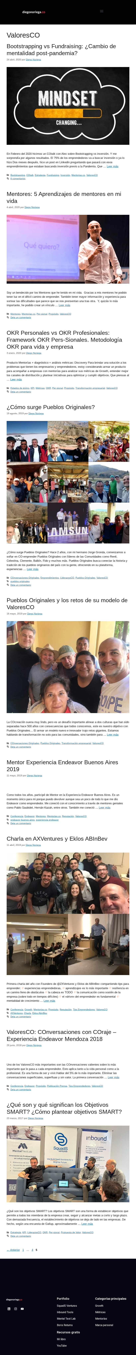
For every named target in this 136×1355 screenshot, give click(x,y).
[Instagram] (16, 1309)
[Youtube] (22, 1309)
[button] (101, 11)
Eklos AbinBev (39, 1013)
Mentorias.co (78, 175)
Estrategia (40, 175)
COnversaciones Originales (24, 577)
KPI (32, 388)
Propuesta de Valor (71, 1232)
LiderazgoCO (67, 577)
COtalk (30, 175)
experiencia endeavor (47, 819)
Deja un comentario (20, 317)
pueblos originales (20, 581)
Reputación (68, 816)
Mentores (15, 314)
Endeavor (29, 816)
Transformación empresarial (90, 388)
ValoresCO (92, 175)
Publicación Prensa (57, 1086)
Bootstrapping (17, 175)
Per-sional (42, 314)
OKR (48, 388)
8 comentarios (17, 178)
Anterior (13, 1250)
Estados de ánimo (19, 388)
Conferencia (16, 816)
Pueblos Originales (85, 577)
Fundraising (53, 175)
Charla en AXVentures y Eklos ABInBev (57, 838)
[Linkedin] (9, 1309)
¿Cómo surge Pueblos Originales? (51, 407)
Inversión (65, 175)
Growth (28, 1009)
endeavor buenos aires (22, 819)
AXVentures (16, 1013)
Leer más (112, 166)
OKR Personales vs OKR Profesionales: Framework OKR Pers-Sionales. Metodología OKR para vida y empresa (64, 339)
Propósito (54, 314)
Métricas (40, 388)
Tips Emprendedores (84, 1009)
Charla (27, 1013)
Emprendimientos (49, 577)
